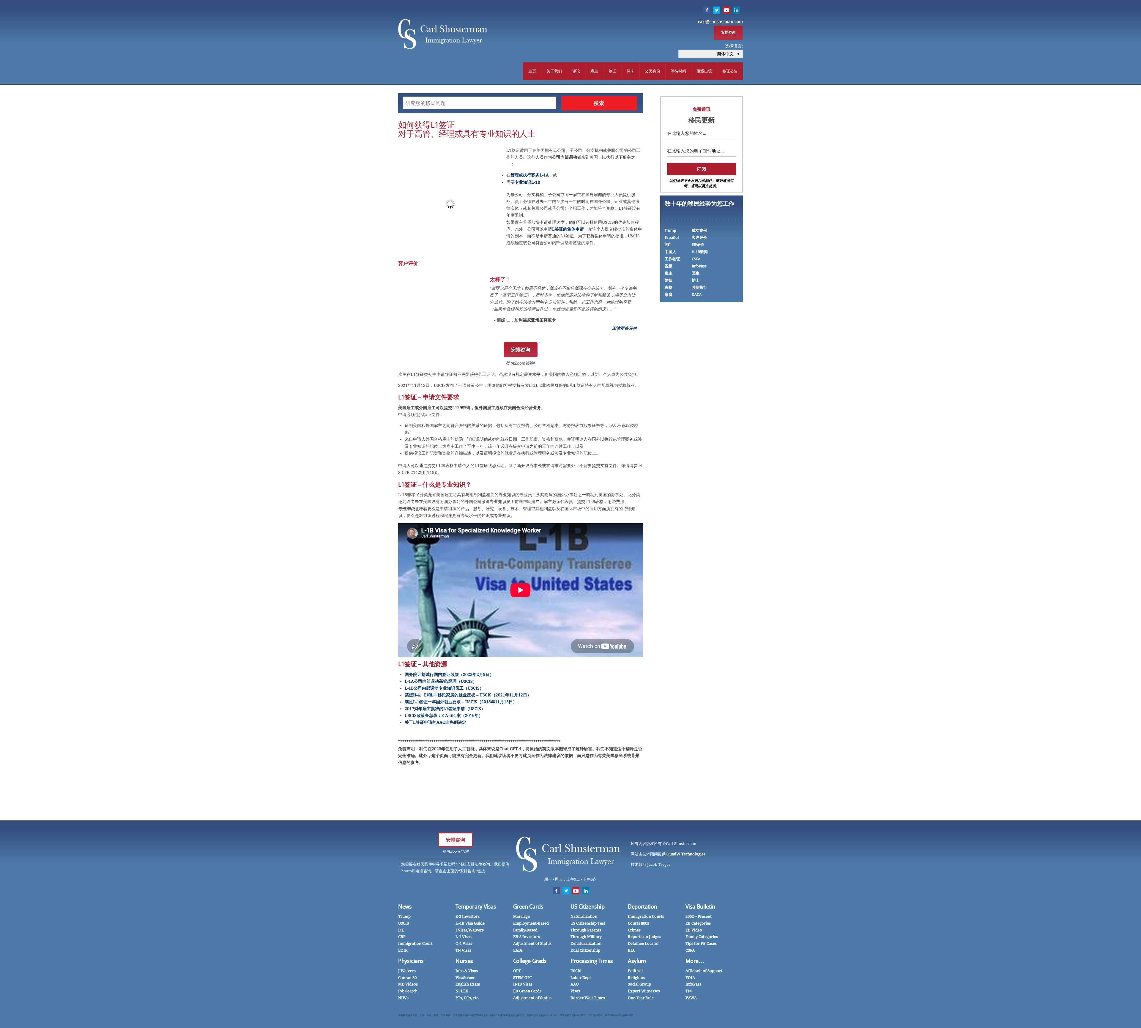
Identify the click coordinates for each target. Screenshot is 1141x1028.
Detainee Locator (643, 943)
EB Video (693, 930)
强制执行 (699, 287)
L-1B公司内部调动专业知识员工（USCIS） (444, 688)
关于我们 (554, 71)
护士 (695, 280)
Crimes (634, 930)
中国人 (670, 252)
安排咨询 (728, 32)
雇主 (594, 71)
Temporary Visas (476, 906)
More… (694, 961)
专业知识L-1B (527, 182)
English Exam (468, 984)
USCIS (403, 923)
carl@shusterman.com (720, 21)
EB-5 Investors (526, 936)
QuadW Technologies (685, 854)
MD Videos (408, 984)
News (405, 906)
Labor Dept (580, 977)
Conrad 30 (407, 977)
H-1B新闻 (700, 252)
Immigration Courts (646, 916)
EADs (518, 950)
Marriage (521, 916)
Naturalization (583, 916)
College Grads (530, 961)
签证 (612, 71)
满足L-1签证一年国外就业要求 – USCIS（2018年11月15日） (461, 701)
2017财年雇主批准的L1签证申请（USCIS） (445, 708)
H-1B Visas (522, 984)
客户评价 (699, 237)
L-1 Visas (464, 936)
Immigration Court (415, 943)
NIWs (403, 998)
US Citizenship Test (587, 923)
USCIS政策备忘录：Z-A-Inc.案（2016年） (444, 715)
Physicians (410, 961)
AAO (574, 984)
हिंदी (667, 244)
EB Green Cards (527, 991)
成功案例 (699, 230)
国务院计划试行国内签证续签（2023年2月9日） (449, 674)
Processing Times (591, 961)
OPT (517, 971)
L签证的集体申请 (568, 229)
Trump (670, 230)
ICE (401, 930)
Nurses (464, 961)
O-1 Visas (464, 943)
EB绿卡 (698, 244)
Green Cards (528, 906)
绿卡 (630, 71)
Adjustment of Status (532, 943)
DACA (697, 294)
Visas (575, 991)
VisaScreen (465, 977)
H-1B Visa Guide (470, 923)
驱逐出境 (704, 71)
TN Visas (463, 950)
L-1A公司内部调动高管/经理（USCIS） (441, 681)
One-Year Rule (641, 998)
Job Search (407, 991)
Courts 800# (638, 923)
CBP (402, 936)
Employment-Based (531, 923)
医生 (695, 273)
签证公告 (730, 71)
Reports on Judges (644, 936)
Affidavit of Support (703, 971)
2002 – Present (698, 916)
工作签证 (672, 259)
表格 (668, 287)
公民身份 (652, 71)
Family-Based (525, 930)
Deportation (642, 906)
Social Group (639, 984)
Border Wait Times (587, 998)
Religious (636, 977)
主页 (532, 71)
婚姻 (668, 280)
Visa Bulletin (700, 906)
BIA (631, 950)
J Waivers (407, 971)
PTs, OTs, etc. (467, 998)
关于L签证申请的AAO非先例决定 (435, 722)
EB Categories (698, 923)
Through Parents (585, 930)
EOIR (403, 950)
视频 (668, 266)
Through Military (586, 936)
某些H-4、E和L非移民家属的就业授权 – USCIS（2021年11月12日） (468, 695)
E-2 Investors (468, 916)
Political (635, 971)
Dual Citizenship (585, 950)
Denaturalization (585, 943)
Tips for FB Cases (701, 943)
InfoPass (699, 266)
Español (672, 237)
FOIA (690, 977)
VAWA (691, 998)
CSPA (696, 259)
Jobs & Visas (467, 971)
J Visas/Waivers (470, 930)
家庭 (668, 294)
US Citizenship (587, 906)
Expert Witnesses (644, 991)
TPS (688, 991)
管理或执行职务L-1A (529, 175)
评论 (576, 71)
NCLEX (462, 991)
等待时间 (678, 71)
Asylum (637, 961)
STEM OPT (522, 977)
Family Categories (701, 936)
